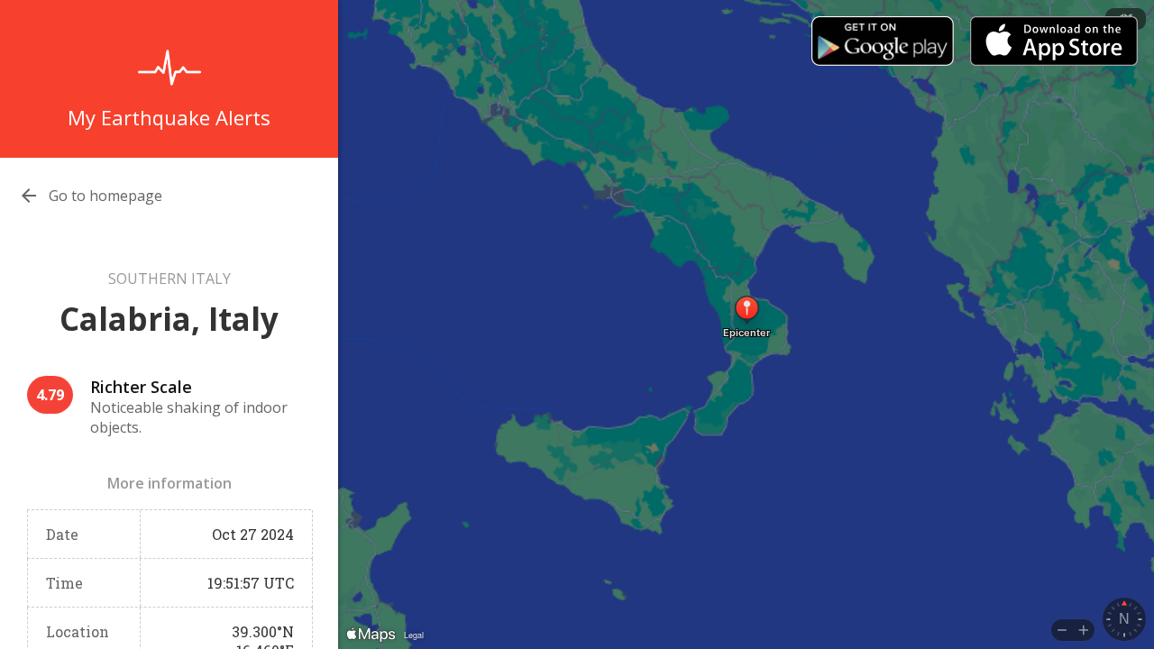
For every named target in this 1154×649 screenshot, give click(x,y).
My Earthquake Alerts (169, 117)
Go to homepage (105, 196)
